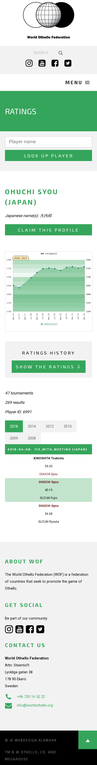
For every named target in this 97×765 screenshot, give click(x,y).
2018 (14, 426)
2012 (50, 426)
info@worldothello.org (35, 705)
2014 (32, 426)
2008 (32, 438)
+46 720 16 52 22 (31, 696)
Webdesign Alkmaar (36, 740)
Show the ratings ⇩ (49, 366)
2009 (14, 438)
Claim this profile (48, 230)
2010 (68, 426)
